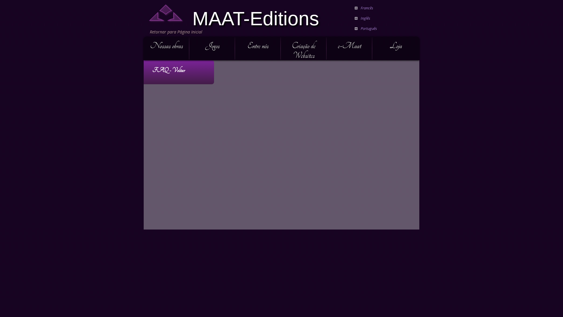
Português (369, 28)
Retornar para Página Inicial (176, 32)
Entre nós (258, 45)
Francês (367, 8)
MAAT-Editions (255, 18)
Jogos (212, 45)
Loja (396, 45)
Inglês (365, 18)
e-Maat (349, 45)
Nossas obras (166, 45)
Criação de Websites (304, 50)
